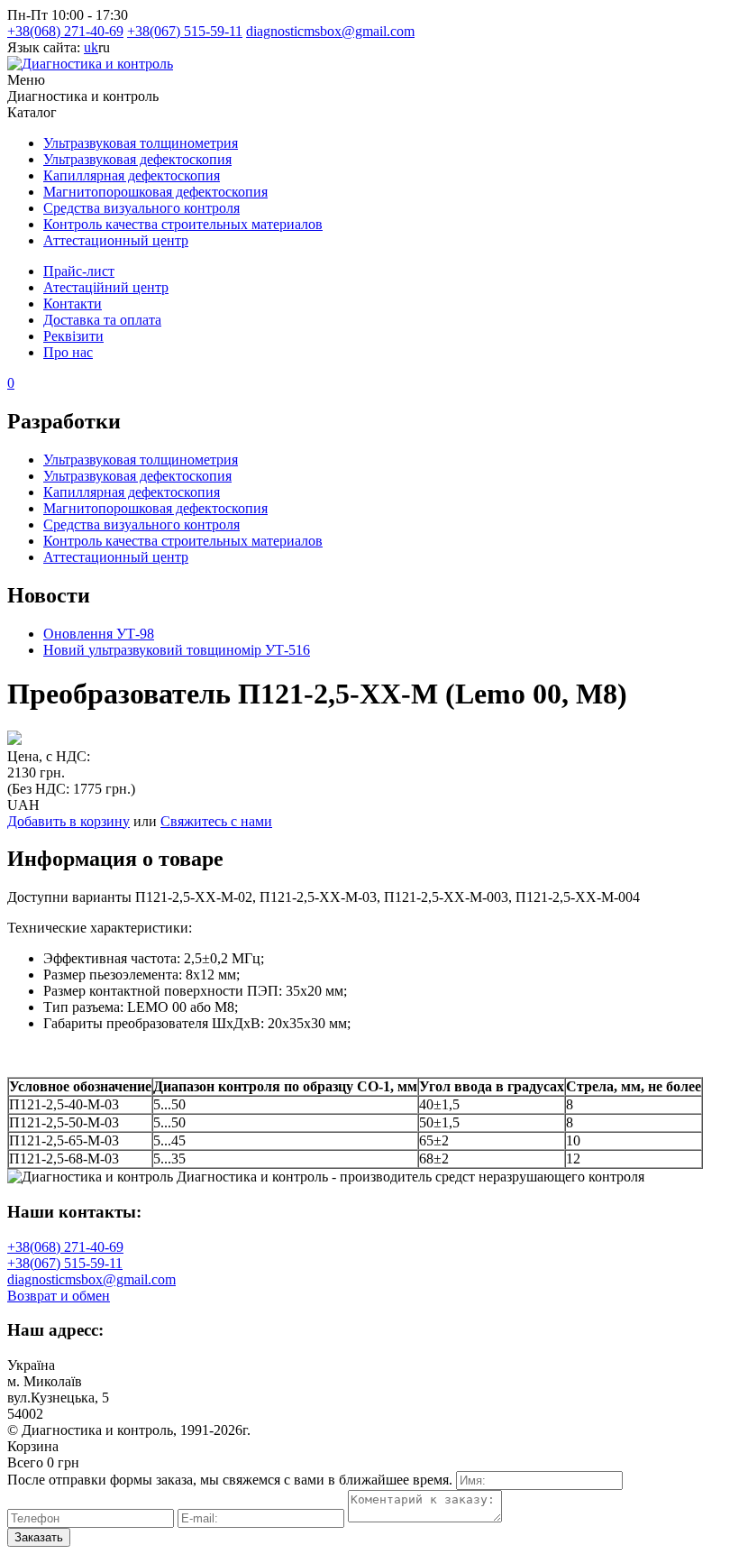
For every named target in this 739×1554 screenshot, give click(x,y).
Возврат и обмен (58, 1295)
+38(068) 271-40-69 (65, 31)
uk (91, 47)
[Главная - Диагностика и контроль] (90, 63)
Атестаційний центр (106, 287)
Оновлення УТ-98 (98, 633)
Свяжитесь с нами (216, 821)
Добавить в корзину (68, 821)
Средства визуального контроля (141, 208)
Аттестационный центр (115, 240)
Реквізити (73, 336)
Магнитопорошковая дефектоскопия (155, 191)
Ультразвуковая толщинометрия (140, 143)
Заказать (38, 1537)
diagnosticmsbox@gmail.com (330, 31)
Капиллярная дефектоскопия (131, 175)
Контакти (72, 303)
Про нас (68, 352)
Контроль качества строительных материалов (183, 224)
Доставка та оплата (102, 319)
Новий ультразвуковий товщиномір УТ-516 (176, 649)
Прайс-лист (78, 271)
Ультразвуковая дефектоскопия (137, 159)
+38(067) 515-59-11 (184, 31)
